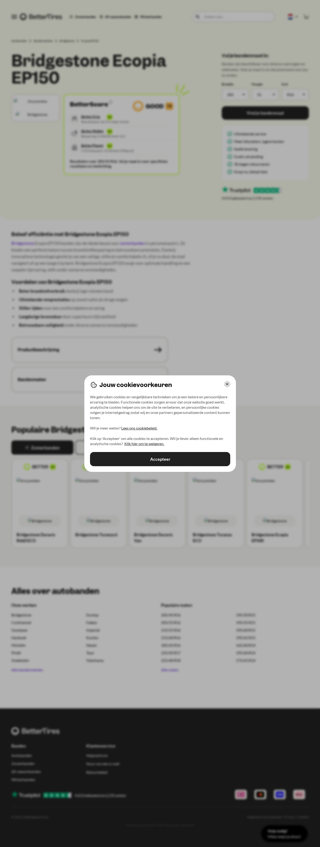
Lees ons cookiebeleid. (139, 428)
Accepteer (160, 459)
